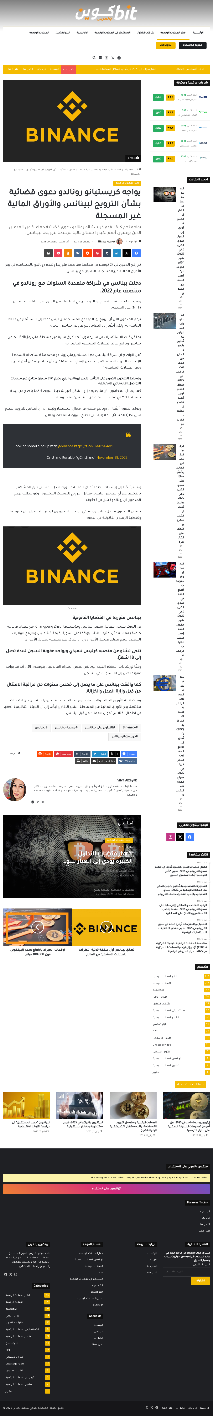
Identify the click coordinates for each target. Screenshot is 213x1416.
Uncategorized (160, 1045)
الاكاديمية (82, 33)
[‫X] (10, 1274)
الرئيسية (198, 33)
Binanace (129, 728)
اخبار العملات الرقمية (173, 33)
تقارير (154, 1072)
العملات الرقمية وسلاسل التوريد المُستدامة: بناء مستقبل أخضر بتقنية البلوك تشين (133, 1126)
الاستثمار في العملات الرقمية (112, 33)
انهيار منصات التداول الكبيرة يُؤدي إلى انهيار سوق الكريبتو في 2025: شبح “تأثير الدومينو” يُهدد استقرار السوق (180, 241)
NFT (154, 1031)
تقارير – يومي (158, 997)
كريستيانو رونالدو (124, 737)
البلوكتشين (63, 33)
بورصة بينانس (65, 728)
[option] (72, 856)
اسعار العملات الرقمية (164, 1017)
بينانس (40, 728)
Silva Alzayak (108, 242)
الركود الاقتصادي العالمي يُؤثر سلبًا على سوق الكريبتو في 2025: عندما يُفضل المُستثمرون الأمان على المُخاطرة (180, 494)
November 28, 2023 (112, 458)
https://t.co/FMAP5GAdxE (94, 447)
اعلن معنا (13, 69)
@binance (65, 447)
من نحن (41, 69)
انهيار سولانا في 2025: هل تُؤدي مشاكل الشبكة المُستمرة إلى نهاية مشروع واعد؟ (110, 69)
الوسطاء (98, 1305)
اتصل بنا (28, 69)
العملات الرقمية (39, 33)
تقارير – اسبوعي (160, 1052)
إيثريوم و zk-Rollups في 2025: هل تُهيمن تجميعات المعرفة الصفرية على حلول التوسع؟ (189, 1126)
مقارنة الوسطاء (192, 45)
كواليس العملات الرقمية (166, 1058)
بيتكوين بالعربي (21, 1408)
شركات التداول (145, 33)
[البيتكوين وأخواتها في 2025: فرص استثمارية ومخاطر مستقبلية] (79, 1105)
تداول (158, 97)
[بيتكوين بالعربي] (106, 13)
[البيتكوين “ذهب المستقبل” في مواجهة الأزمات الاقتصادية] (26, 1105)
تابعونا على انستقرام (105, 1188)
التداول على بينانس (99, 728)
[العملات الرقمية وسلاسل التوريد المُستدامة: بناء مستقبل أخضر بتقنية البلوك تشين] (133, 1105)
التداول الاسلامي (161, 1038)
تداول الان (165, 45)
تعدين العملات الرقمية (165, 1065)
